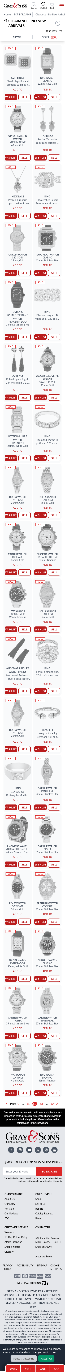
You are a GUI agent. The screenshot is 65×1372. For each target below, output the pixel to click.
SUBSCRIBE (49, 1171)
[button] (57, 23)
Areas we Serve (43, 1256)
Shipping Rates (12, 1246)
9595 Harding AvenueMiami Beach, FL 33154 (48, 1240)
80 (52, 1104)
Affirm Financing (13, 1242)
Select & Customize (23, 1358)
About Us (10, 1199)
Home (7, 14)
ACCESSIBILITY (25, 1265)
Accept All (46, 1358)
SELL (24, 97)
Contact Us (42, 1227)
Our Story (10, 1203)
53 (41, 1104)
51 (28, 1104)
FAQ (7, 1218)
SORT (45, 37)
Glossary (9, 1251)
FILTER (17, 37)
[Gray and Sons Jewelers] (15, 5)
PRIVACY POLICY (7, 1267)
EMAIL (13, 1368)
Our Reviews (11, 1213)
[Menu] (59, 5)
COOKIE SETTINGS (56, 1267)
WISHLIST (10, 97)
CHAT (57, 1367)
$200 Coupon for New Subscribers (33, 1162)
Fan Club (9, 1208)
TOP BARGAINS (22, 14)
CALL (42, 1368)
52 (34, 1104)
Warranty (10, 1232)
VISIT (28, 1368)
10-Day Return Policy (16, 1237)
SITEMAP (42, 1265)
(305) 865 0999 (43, 1246)
